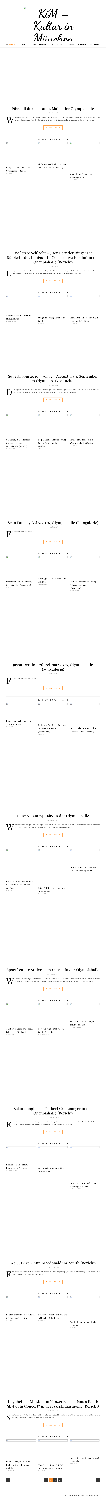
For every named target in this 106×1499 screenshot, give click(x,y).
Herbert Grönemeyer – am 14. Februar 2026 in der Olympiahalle (83, 585)
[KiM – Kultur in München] (53, 25)
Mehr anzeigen (53, 127)
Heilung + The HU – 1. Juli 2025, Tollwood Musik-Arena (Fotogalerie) (52, 728)
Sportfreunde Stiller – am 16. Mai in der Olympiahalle (53, 969)
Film (51, 44)
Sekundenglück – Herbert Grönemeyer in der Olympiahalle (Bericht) (18, 443)
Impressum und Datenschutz (90, 1495)
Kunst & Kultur (39, 44)
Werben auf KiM (69, 1495)
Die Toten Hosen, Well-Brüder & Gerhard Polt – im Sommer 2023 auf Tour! (21, 884)
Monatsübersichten (65, 44)
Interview (82, 44)
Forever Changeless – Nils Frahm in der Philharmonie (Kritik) (18, 1464)
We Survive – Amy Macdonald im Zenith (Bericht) (53, 1262)
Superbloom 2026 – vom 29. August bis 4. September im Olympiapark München (53, 378)
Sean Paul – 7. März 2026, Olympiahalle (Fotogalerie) (53, 522)
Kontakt (77, 1495)
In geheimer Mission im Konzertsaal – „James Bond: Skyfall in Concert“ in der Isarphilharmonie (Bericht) (53, 1403)
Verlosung (94, 44)
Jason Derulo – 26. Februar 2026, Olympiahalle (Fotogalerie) (53, 667)
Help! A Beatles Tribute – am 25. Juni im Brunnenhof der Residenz (52, 443)
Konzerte (11, 44)
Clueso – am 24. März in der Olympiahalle (53, 815)
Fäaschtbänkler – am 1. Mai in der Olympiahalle (53, 108)
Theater (24, 44)
